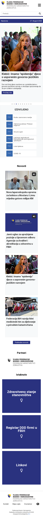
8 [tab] (27, 105)
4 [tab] (18, 105)
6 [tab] (23, 105)
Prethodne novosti (21, 342)
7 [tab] (25, 105)
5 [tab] (20, 105)
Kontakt (6, 504)
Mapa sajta (16, 504)
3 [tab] (16, 105)
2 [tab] (14, 105)
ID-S (29, 514)
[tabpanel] (21, 60)
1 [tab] (12, 105)
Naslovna (4, 21)
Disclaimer (28, 504)
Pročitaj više (7, 93)
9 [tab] (29, 105)
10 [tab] (31, 105)
